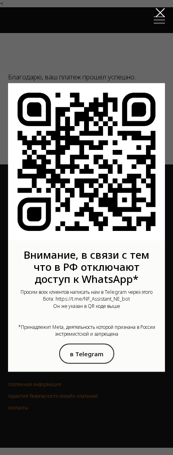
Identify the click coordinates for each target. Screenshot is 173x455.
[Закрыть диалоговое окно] (160, 12)
